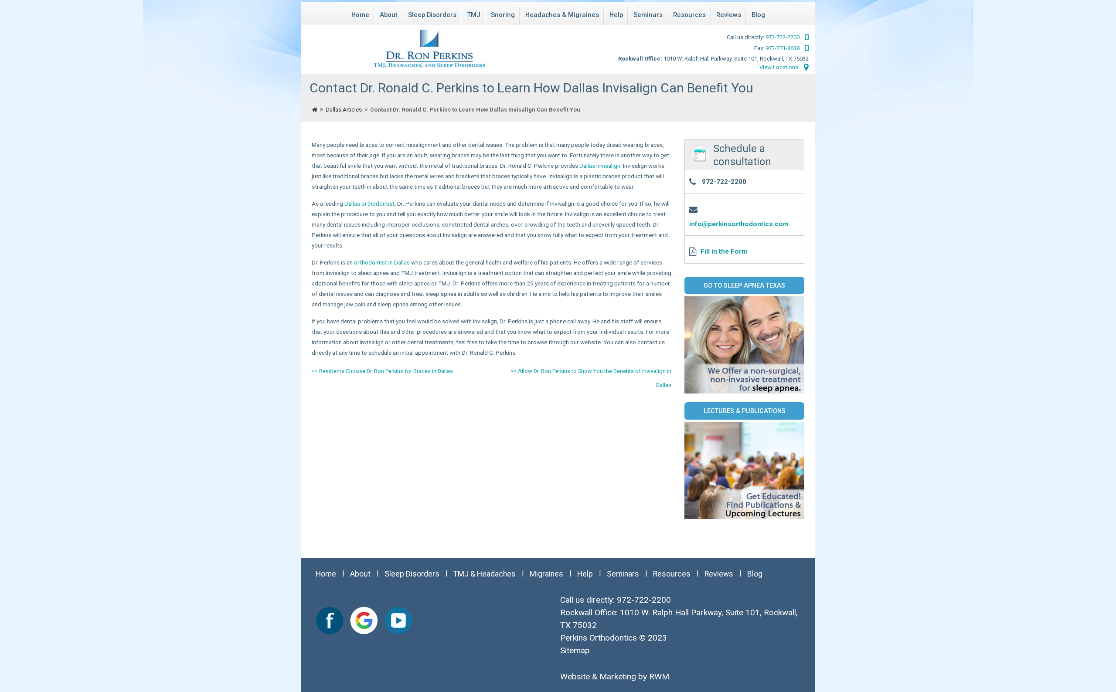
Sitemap (575, 650)
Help (616, 15)
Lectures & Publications (745, 410)
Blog (758, 15)
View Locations (779, 67)
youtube (398, 620)
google (364, 620)
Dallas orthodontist (369, 203)
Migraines (546, 574)
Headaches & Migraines (562, 15)
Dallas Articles (344, 109)
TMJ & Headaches (484, 574)
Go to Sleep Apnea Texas (744, 285)
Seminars (648, 15)
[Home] (314, 110)
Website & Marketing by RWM (614, 677)
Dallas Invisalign (599, 165)
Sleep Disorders (432, 15)
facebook (330, 620)
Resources (689, 15)
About (389, 15)
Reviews (728, 15)
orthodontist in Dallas (382, 262)
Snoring (503, 15)
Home (360, 15)
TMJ (473, 15)
